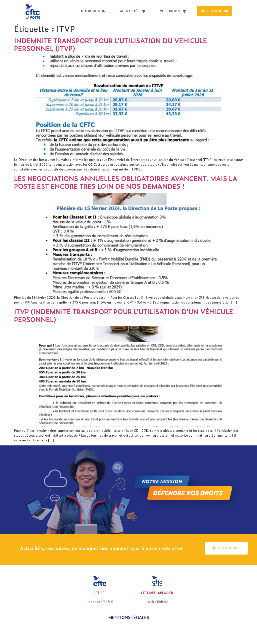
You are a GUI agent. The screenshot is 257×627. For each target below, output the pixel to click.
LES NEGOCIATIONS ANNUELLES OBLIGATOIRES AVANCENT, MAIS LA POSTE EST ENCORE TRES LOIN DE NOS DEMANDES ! (125, 182)
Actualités (129, 11)
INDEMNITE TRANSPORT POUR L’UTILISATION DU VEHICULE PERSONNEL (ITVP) (110, 44)
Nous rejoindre (214, 11)
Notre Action (93, 11)
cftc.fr (100, 592)
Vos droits (170, 11)
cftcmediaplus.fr (157, 592)
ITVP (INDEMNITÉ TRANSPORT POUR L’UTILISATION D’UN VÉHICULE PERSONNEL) (123, 315)
